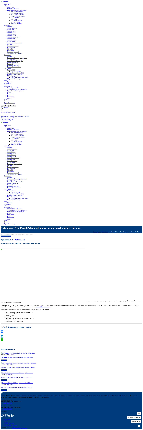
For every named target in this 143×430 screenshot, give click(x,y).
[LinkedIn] (71, 336)
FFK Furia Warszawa (16, 23)
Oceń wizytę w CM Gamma (14, 87)
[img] (5, 1)
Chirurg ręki (10, 29)
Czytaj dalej (4, 360)
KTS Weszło (14, 19)
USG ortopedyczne (12, 76)
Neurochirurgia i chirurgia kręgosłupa (17, 58)
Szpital (6, 80)
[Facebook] (71, 331)
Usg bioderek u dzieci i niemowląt (19, 77)
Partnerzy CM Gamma (13, 8)
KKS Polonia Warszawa (17, 13)
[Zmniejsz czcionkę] (2, 106)
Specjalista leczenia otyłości (14, 53)
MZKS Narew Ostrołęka (17, 14)
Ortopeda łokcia (11, 35)
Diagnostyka (7, 68)
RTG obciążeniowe (16, 71)
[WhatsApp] (71, 339)
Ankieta (9, 98)
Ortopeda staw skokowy (13, 37)
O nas (5, 5)
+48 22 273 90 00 (7, 403)
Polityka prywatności (9, 423)
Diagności (10, 49)
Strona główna (97, 232)
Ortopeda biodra (11, 32)
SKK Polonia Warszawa (17, 11)
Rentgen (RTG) (11, 70)
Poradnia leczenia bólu (13, 65)
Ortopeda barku (11, 31)
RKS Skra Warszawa (16, 20)
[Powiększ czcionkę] (6, 106)
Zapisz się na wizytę (9, 103)
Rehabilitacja (7, 83)
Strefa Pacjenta (8, 86)
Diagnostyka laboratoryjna (14, 79)
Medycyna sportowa (12, 62)
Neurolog (9, 44)
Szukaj (7, 4)
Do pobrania (10, 93)
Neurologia (10, 64)
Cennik (9, 92)
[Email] (71, 342)
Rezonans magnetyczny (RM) (15, 74)
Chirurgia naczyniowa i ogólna (15, 61)
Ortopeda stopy (11, 38)
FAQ (8, 95)
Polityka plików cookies (10, 425)
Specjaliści (7, 25)
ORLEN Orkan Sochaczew (18, 16)
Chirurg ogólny (11, 41)
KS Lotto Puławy (15, 22)
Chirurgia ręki (11, 59)
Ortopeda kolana (11, 34)
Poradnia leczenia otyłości (14, 67)
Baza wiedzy (10, 96)
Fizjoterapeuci (11, 47)
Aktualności (10, 7)
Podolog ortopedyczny (13, 46)
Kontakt (6, 99)
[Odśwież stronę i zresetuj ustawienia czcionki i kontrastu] (14, 106)
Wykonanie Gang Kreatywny (20, 428)
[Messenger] (71, 334)
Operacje (9, 82)
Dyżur (5, 85)
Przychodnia (7, 55)
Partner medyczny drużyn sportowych (17, 10)
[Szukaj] (4, 101)
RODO (6, 422)
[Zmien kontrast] (10, 106)
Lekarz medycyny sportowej (14, 43)
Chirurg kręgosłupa (12, 28)
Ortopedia (9, 56)
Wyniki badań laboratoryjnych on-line (17, 89)
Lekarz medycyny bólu (13, 52)
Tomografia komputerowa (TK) (15, 73)
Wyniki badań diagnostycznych (15, 90)
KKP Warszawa (15, 17)
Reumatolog (10, 50)
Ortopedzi (9, 26)
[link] (2, 416)
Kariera (6, 420)
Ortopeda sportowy (12, 40)
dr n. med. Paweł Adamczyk (43, 307)
